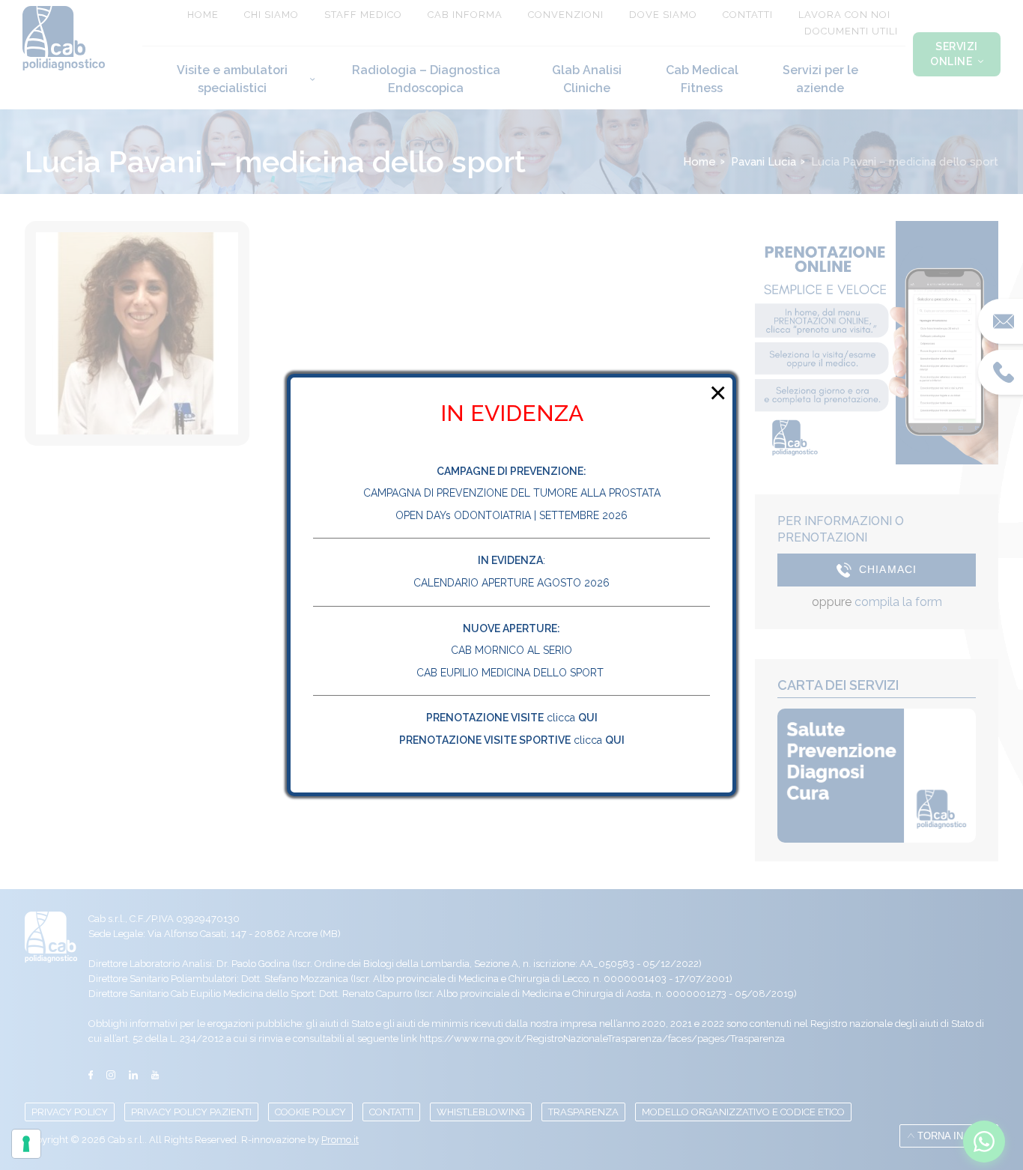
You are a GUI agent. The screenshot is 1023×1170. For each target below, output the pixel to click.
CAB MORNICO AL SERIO (511, 650)
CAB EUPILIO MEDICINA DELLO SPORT (511, 673)
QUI (588, 718)
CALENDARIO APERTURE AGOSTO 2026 (511, 583)
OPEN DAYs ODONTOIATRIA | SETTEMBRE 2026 (511, 515)
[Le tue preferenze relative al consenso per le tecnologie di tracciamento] (26, 1144)
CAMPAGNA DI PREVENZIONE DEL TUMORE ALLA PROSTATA (512, 493)
